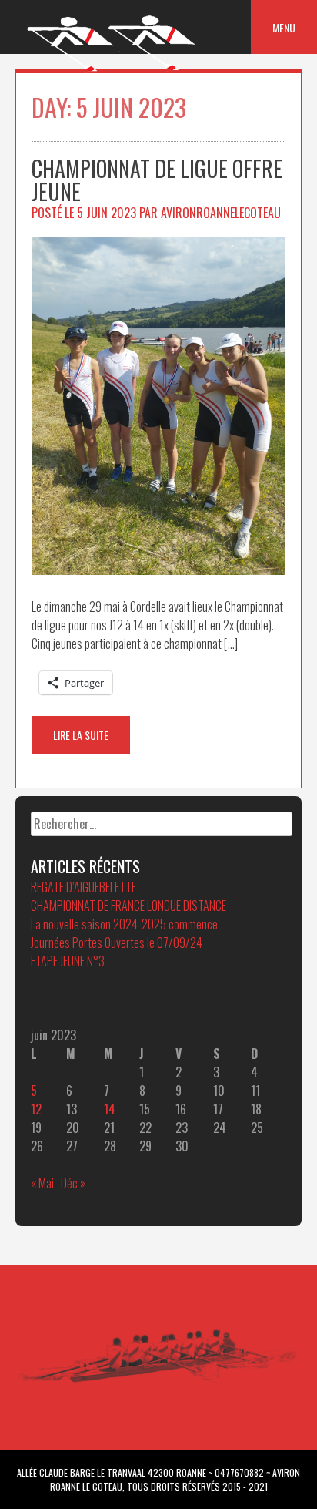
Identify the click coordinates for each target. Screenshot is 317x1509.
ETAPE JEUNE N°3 (68, 961)
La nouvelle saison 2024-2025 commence (124, 924)
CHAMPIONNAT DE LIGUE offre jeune (157, 180)
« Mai (42, 1183)
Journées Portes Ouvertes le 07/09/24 (116, 942)
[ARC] (112, 71)
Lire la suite (80, 735)
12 (36, 1109)
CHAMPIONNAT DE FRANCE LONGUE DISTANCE (128, 905)
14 (109, 1109)
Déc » (73, 1183)
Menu (283, 27)
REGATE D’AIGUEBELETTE (83, 887)
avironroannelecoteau (221, 212)
